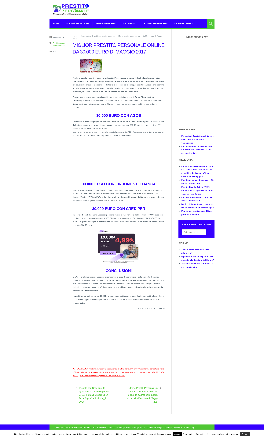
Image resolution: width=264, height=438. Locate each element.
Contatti (141, 428)
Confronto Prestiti (155, 23)
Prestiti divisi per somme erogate (196, 146)
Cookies (245, 434)
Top (192, 428)
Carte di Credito (184, 23)
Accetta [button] (177, 434)
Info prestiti (130, 23)
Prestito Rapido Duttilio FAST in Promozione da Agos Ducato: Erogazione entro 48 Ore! (197, 190)
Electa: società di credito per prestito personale (97, 36)
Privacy (119, 428)
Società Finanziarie (77, 23)
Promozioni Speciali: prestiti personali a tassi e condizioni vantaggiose (197, 139)
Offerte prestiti (106, 23)
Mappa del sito (153, 428)
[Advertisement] (164, 9)
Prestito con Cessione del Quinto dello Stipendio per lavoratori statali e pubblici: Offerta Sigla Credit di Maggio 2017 (94, 395)
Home (56, 23)
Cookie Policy (130, 428)
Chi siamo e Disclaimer (171, 428)
